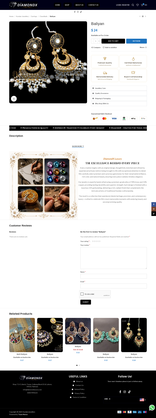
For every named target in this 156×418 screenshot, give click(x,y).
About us (79, 381)
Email (82, 281)
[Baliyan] (50, 335)
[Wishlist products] (137, 5)
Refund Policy (79, 389)
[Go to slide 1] (76, 365)
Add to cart (113, 41)
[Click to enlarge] (14, 99)
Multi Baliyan (22, 354)
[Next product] (145, 16)
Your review (85, 245)
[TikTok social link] (81, 12)
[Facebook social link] (74, 12)
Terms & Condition (79, 397)
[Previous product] (140, 16)
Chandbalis (43, 16)
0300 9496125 (32, 393)
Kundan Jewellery (22, 16)
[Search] (133, 5)
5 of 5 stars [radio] (100, 241)
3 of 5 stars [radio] (96, 241)
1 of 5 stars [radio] (93, 241)
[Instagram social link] (77, 12)
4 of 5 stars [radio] (98, 241)
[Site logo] (23, 5)
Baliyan (50, 354)
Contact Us (79, 385)
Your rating (84, 241)
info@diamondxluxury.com (32, 390)
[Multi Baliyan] (22, 335)
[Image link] (30, 378)
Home (11, 16)
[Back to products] (142, 16)
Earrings (34, 16)
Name (83, 272)
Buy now (136, 41)
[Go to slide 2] (79, 365)
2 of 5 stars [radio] (94, 241)
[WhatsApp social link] (146, 47)
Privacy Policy (79, 393)
